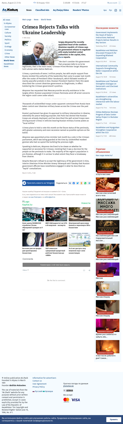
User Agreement (39, 384)
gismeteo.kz (68, 386)
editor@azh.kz (50, 197)
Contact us (37, 381)
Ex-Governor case (10, 28)
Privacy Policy (39, 387)
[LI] (68, 378)
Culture (8, 33)
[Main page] (10, 10)
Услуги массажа (104, 173)
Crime (7, 53)
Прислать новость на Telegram (40, 183)
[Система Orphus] (68, 390)
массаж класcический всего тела (106, 193)
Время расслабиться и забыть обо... (106, 334)
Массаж (104, 276)
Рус (110, 10)
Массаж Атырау (104, 295)
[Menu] (120, 10)
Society (8, 36)
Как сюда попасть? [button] (104, 155)
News (29, 10)
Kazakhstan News (9, 65)
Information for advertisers (44, 378)
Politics (8, 40)
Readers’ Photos (81, 10)
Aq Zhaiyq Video (61, 10)
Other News (10, 57)
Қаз (105, 10)
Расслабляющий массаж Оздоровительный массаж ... (107, 237)
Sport (7, 43)
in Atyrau (8, 23)
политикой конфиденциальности (38, 421)
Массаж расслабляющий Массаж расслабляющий (107, 214)
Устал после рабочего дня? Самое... (105, 355)
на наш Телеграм (34, 197)
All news (6, 20)
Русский (38, 391)
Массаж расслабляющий (107, 258)
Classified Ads (42, 10)
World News (9, 60)
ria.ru (60, 57)
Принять (114, 419)
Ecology (8, 46)
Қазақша (49, 391)
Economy (9, 50)
